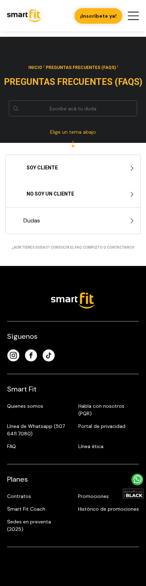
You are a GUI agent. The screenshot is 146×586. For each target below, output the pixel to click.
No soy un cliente (50, 194)
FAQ (11, 446)
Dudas (31, 220)
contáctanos (120, 247)
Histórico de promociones (108, 509)
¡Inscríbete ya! (98, 16)
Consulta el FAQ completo (77, 247)
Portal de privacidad (101, 426)
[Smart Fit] (24, 16)
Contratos (19, 496)
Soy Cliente (42, 167)
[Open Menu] (133, 16)
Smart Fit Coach (26, 509)
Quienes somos (25, 406)
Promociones (93, 496)
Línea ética (90, 446)
